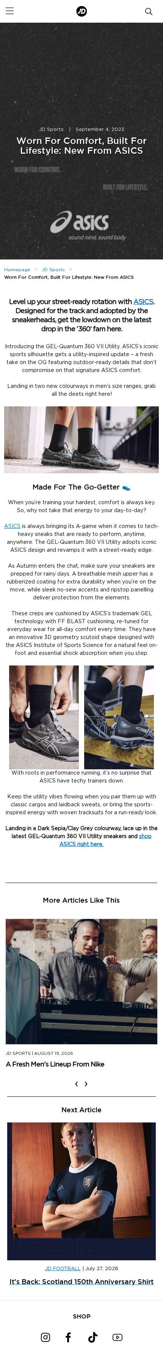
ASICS (143, 302)
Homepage (17, 269)
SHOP (82, 1316)
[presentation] (76, 1079)
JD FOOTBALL (63, 1268)
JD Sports (51, 129)
